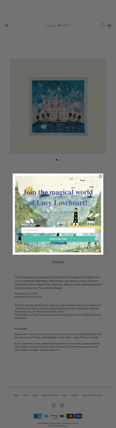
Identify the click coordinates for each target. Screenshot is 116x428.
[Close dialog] (100, 176)
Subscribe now (58, 239)
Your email (28, 225)
